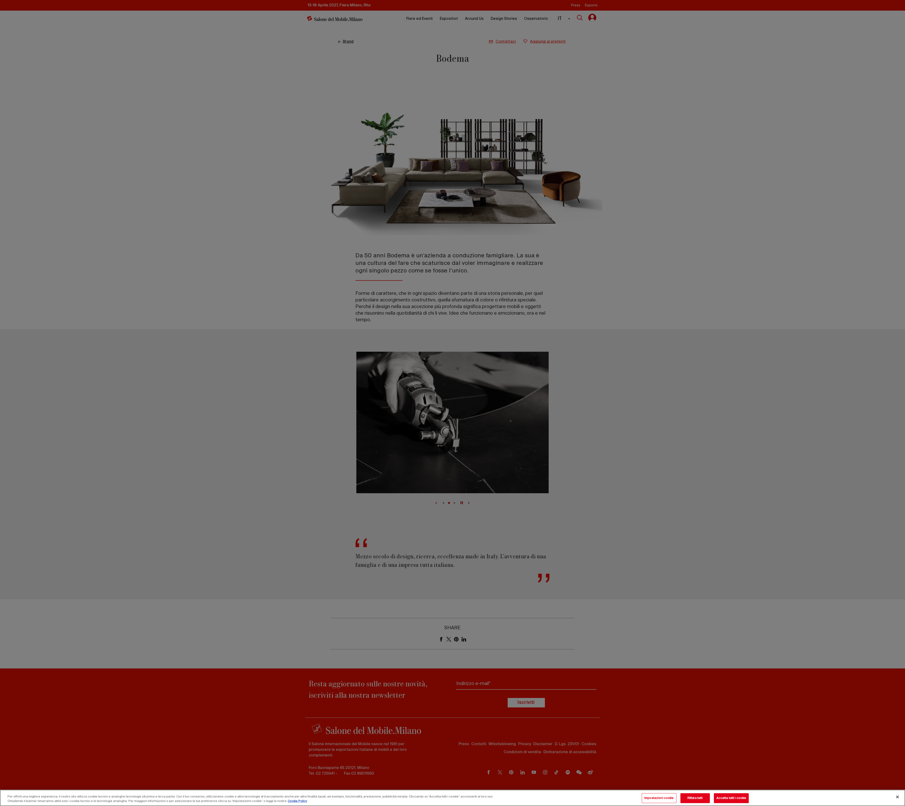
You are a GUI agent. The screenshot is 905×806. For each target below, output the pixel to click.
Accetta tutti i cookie (731, 798)
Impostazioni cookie (659, 798)
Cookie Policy (297, 801)
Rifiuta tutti (695, 798)
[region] (452, 798)
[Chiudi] (897, 797)
